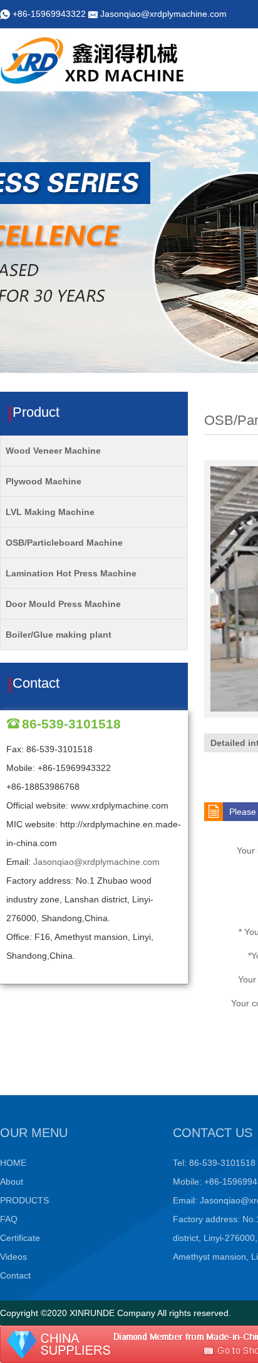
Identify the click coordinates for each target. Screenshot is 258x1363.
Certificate (20, 1238)
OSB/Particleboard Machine (64, 543)
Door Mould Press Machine (63, 604)
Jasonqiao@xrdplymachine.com (163, 14)
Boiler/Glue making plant (58, 635)
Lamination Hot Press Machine (71, 573)
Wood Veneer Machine (53, 451)
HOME (13, 1163)
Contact (15, 1275)
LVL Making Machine (50, 512)
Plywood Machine (43, 481)
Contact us (212, 1133)
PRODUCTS (24, 1200)
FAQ (9, 1219)
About (11, 1182)
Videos (13, 1257)
